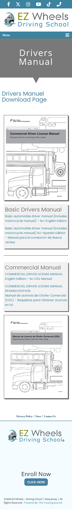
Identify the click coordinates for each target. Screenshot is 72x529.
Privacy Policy (25, 416)
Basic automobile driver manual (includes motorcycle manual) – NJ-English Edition (36, 218)
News (38, 416)
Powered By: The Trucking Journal (43, 502)
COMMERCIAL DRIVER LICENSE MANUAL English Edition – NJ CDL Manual (34, 276)
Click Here (36, 482)
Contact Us (50, 416)
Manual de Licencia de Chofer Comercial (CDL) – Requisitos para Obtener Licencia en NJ (36, 300)
